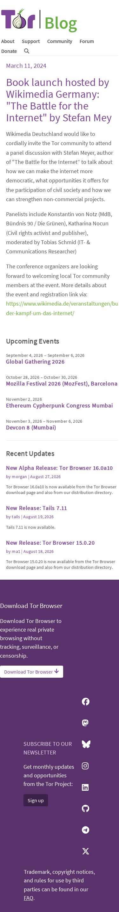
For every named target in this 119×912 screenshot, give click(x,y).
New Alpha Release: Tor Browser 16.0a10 (59, 467)
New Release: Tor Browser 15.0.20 (50, 542)
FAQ (28, 897)
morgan (19, 476)
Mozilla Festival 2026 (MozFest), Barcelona (62, 383)
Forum (87, 41)
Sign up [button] (36, 800)
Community (59, 41)
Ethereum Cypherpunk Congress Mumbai (59, 405)
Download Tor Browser (29, 671)
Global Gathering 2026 (35, 361)
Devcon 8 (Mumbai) (31, 427)
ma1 (16, 551)
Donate (9, 51)
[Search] (26, 51)
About (7, 41)
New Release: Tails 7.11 (36, 508)
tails (16, 517)
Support (31, 41)
